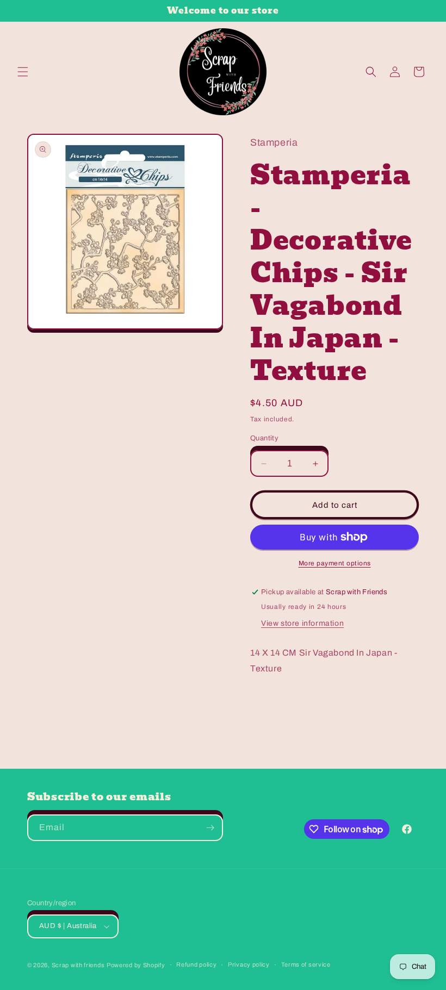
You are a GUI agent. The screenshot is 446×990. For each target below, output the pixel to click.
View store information (302, 623)
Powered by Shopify (136, 965)
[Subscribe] (210, 827)
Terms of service (306, 964)
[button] (23, 72)
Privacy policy (249, 964)
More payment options (335, 563)
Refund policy (196, 964)
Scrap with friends (78, 965)
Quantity (264, 438)
